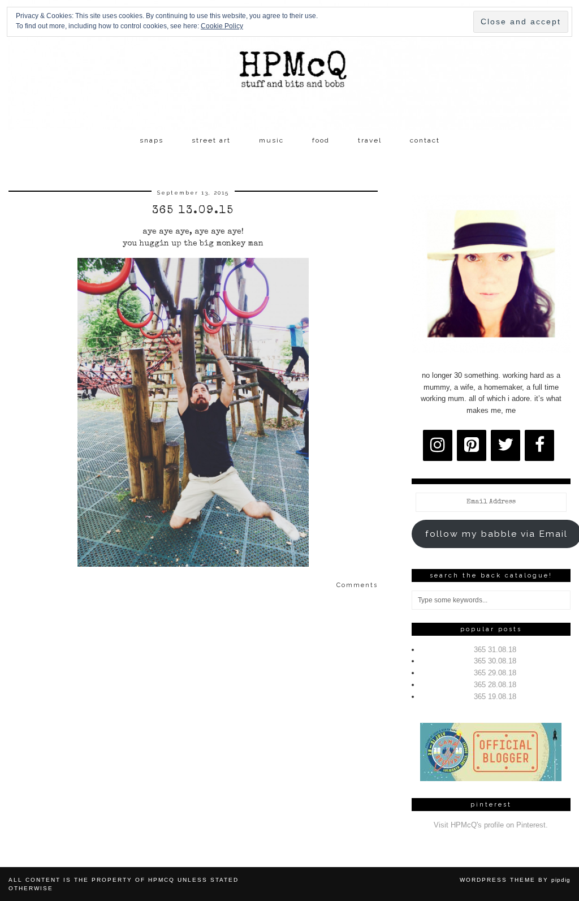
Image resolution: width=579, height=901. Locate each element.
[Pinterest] (471, 445)
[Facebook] (539, 445)
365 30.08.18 (495, 661)
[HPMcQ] (289, 65)
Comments (357, 585)
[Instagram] (437, 445)
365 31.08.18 (495, 649)
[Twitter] (505, 445)
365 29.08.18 (495, 673)
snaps (151, 140)
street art (211, 140)
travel (370, 140)
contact (425, 140)
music (271, 140)
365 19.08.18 (495, 696)
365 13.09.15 (193, 211)
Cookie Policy (222, 26)
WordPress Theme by (515, 880)
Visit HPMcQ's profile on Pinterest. (491, 825)
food (321, 140)
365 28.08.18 (495, 684)
